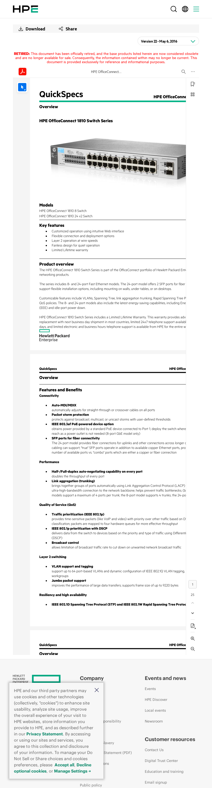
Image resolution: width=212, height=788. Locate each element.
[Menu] (196, 9)
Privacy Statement (44, 733)
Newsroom (154, 721)
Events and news (165, 678)
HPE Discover (156, 699)
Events (150, 688)
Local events (155, 710)
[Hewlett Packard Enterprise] (25, 9)
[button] (97, 690)
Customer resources (170, 739)
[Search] (174, 9)
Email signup (156, 782)
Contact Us (154, 750)
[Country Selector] (185, 9)
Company (92, 678)
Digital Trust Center (161, 760)
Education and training (164, 771)
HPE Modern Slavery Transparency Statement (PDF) (106, 748)
